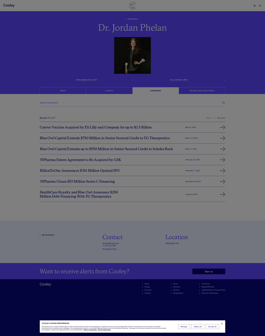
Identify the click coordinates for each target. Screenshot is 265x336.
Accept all (212, 327)
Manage (184, 327)
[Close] (222, 323)
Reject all (198, 327)
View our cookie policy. (90, 330)
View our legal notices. (104, 330)
